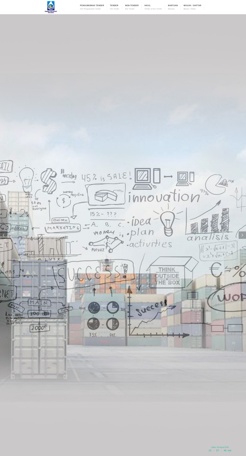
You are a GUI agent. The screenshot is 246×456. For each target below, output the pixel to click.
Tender (114, 7)
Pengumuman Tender (92, 7)
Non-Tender (132, 7)
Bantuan (173, 7)
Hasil (153, 7)
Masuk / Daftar (192, 7)
